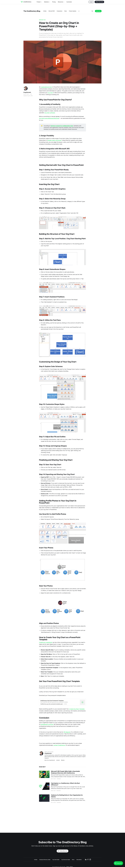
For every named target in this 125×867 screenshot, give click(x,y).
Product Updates (72, 11)
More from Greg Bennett (50, 760)
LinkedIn (58, 760)
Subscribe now (63, 851)
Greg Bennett (27, 92)
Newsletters (79, 859)
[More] (79, 11)
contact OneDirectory (60, 745)
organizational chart (46, 87)
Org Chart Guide (55, 859)
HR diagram (67, 732)
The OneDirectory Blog (31, 11)
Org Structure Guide (65, 859)
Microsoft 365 (52, 11)
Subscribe (98, 11)
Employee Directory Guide (44, 859)
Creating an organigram (45, 642)
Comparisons (59, 11)
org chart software (49, 112)
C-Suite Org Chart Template (77, 709)
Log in (91, 1)
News (65, 11)
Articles (44, 11)
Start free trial (99, 1)
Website (62, 760)
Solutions (46, 2)
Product (39, 2)
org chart (50, 92)
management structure (47, 724)
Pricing (54, 2)
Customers (69, 2)
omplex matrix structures (54, 140)
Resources (60, 2)
